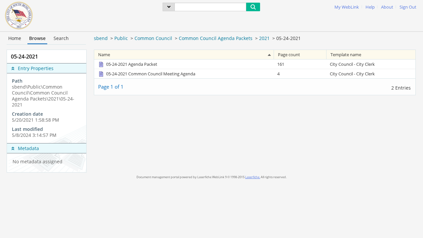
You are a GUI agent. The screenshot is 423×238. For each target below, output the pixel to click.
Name (104, 55)
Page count (289, 55)
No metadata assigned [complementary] (37, 162)
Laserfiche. (252, 177)
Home (14, 38)
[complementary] (46, 108)
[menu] (169, 7)
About (387, 7)
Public (121, 38)
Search (61, 38)
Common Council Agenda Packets (215, 38)
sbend (101, 38)
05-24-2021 (288, 38)
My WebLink (346, 7)
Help (370, 7)
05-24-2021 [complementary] (24, 56)
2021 (264, 38)
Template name (345, 55)
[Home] (18, 15)
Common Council (153, 38)
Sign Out (408, 7)
